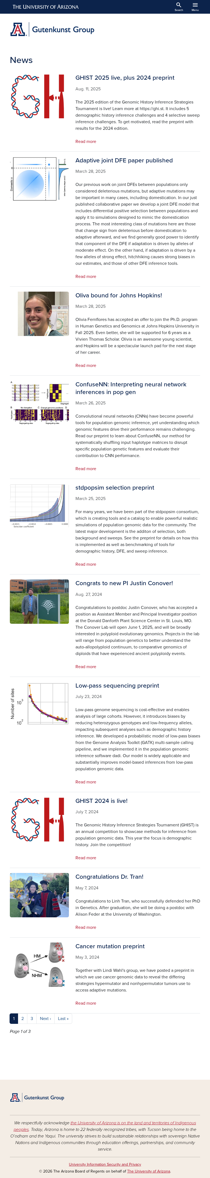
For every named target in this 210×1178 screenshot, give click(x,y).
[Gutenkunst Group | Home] (56, 29)
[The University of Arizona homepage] (46, 7)
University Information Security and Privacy (105, 1164)
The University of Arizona (148, 1171)
